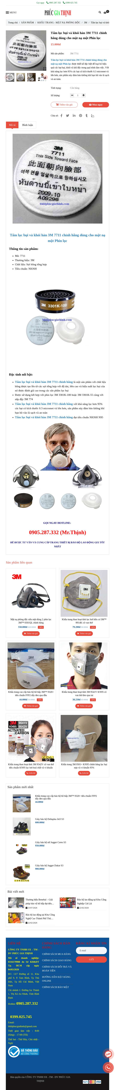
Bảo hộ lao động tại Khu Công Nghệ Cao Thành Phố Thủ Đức (40, 916)
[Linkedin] (74, 115)
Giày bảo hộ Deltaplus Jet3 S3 (49, 819)
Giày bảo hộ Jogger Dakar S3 (49, 865)
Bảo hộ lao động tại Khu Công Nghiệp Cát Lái (91, 901)
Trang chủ (13, 22)
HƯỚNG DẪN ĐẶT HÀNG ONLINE (56, 979)
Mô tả (12, 124)
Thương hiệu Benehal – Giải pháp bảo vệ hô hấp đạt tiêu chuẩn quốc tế (39, 901)
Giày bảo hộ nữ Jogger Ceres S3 (50, 842)
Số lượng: (56, 95)
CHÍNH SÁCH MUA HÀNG (56, 954)
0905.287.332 (55, 2)
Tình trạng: (56, 88)
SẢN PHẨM (27, 22)
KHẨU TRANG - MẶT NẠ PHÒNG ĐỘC (58, 22)
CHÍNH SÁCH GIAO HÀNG (57, 960)
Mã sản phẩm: (58, 53)
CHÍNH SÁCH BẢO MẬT (55, 987)
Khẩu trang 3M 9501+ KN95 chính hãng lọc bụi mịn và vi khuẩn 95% (84, 766)
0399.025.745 (71, 2)
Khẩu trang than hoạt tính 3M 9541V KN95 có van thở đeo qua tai (84, 693)
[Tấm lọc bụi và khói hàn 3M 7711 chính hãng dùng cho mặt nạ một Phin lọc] (57, 12)
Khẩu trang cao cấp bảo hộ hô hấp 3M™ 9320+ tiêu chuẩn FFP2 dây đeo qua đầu (31, 693)
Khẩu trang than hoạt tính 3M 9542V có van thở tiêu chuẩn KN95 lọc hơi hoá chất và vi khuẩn (31, 766)
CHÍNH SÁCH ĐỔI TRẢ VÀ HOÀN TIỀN (57, 969)
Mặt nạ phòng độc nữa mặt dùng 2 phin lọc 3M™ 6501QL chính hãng (30, 621)
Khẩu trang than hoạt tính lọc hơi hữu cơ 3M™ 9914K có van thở (84, 621)
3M (85, 22)
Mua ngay (97, 104)
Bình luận (27, 124)
